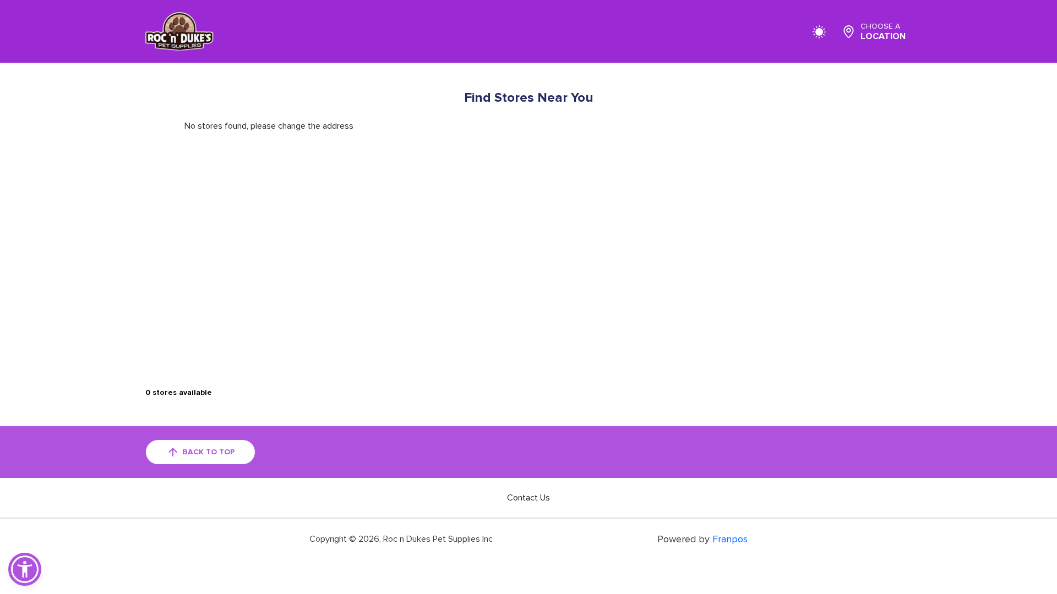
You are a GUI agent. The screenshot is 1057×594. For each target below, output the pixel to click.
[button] (25, 569)
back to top (208, 452)
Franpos (730, 539)
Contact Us (528, 497)
